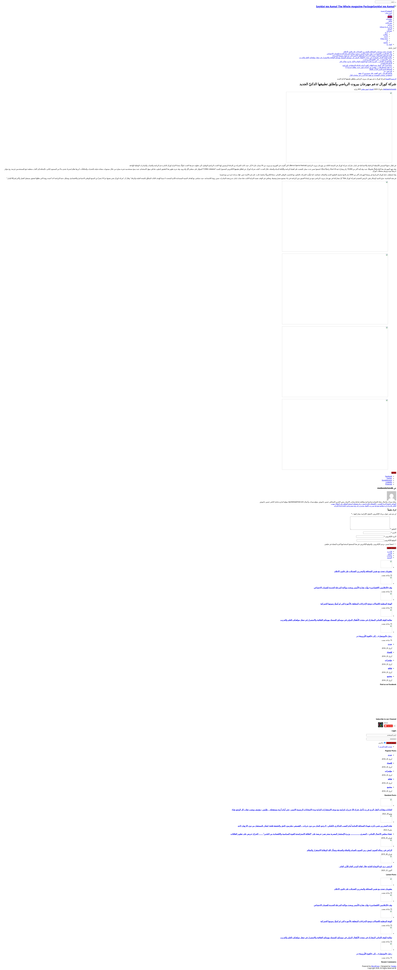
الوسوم (389, 558)
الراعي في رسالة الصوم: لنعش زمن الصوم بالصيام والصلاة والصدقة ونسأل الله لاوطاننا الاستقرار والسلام (349, 850)
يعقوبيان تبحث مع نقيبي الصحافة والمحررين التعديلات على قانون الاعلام (368, 52)
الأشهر (390, 554)
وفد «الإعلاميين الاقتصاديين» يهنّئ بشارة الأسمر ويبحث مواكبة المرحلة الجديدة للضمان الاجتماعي (359, 54)
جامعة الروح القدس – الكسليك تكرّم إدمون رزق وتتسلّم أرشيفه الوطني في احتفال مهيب (363, 504)
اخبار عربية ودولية (386, 27)
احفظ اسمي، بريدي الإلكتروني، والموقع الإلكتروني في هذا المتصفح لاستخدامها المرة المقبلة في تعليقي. (359, 544)
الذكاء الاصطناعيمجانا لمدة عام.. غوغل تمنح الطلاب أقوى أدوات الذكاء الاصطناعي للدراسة (367, 64)
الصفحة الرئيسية (386, 11)
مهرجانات (388, 23)
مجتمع (386, 42)
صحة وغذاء (384, 39)
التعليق (393, 529)
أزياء (386, 33)
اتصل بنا (389, 44)
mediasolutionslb (389, 89)
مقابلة (390, 15)
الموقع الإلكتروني (390, 540)
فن (387, 40)
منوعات (389, 31)
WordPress (375, 966)
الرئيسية (393, 79)
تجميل (386, 37)
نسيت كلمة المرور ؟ (385, 747)
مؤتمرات (389, 19)
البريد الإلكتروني (390, 536)
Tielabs (393, 966)
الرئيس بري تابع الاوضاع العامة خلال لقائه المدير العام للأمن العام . (365, 866)
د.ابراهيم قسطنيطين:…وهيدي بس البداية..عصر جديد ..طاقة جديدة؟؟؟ (368, 67)
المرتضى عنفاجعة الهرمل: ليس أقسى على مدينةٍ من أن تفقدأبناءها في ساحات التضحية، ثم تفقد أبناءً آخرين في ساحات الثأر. (370, 73)
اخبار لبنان (388, 13)
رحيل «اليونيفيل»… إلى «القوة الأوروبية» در (377, 60)
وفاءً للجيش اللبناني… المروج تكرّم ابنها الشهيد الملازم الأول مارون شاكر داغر (365, 62)
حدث (390, 644)
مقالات (385, 35)
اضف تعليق (365, 89)
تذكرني (381, 743)
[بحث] (395, 2)
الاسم (393, 533)
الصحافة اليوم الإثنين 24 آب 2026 (380, 69)
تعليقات (389, 556)
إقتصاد (390, 17)
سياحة (390, 25)
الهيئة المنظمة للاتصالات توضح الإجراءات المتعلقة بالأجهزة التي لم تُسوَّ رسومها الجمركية (362, 56)
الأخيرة (389, 552)
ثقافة (390, 21)
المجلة (390, 29)
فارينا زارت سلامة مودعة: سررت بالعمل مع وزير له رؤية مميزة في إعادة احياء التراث (365, 506)
